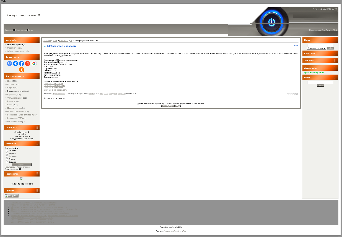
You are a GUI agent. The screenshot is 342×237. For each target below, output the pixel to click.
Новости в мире (14, 108)
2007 (106, 93)
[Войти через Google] (34, 63)
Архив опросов (23, 167)
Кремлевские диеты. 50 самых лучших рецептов (33, 205)
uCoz (184, 231)
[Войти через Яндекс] (27, 63)
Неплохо (13, 156)
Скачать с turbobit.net (53, 83)
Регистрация (21, 30)
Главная (9, 30)
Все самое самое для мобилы (21, 115)
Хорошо (12, 153)
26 (71, 41)
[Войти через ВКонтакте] (15, 63)
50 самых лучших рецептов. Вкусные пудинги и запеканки (37, 211)
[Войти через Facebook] (21, 63)
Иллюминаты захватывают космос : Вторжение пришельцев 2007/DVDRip (44, 215)
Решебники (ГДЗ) (15, 118)
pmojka (91, 93)
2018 (55, 41)
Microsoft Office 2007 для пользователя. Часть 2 (32, 220)
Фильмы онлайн (14, 121)
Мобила (10, 84)
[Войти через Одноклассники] (21, 69)
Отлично (13, 150)
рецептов (121, 93)
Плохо (12, 159)
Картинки (11, 94)
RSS (335, 30)
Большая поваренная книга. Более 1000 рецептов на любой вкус (40, 213)
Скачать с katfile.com (53, 88)
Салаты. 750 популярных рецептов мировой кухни (33, 203)
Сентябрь (63, 41)
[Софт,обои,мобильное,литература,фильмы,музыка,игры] (21, 179)
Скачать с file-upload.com (55, 90)
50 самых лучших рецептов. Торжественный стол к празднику (39, 207)
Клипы (10, 105)
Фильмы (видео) (14, 98)
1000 (101, 93)
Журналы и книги (15, 91)
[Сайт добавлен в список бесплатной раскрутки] (12, 195)
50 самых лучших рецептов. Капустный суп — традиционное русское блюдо (45, 209)
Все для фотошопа (15, 111)
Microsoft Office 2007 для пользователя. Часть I (32, 218)
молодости (113, 93)
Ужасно (12, 162)
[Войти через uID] (9, 63)
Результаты (10, 167)
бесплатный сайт (172, 231)
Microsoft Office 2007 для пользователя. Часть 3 (32, 222)
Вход (30, 30)
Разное (10, 101)
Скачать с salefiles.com (54, 86)
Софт (9, 88)
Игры (9, 81)
